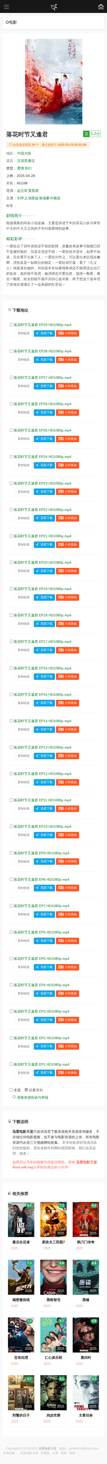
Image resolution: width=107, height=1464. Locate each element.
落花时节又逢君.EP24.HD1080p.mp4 (42, 457)
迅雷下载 (47, 333)
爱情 (20, 168)
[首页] (53, 7)
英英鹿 (33, 191)
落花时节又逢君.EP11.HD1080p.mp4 (42, 800)
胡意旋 (33, 198)
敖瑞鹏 (44, 198)
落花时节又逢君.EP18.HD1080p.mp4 (42, 615)
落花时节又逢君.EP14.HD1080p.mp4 (42, 721)
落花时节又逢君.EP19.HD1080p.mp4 (42, 589)
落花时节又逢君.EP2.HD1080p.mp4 (41, 1038)
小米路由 (71, 333)
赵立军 (22, 191)
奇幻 (28, 168)
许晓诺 (55, 198)
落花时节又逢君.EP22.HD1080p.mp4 (42, 510)
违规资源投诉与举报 (32, 1097)
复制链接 (24, 333)
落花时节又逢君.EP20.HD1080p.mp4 (42, 562)
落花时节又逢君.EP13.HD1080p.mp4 (42, 747)
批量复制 (35, 1090)
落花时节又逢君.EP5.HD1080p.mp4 (41, 959)
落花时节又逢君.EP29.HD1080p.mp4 (42, 325)
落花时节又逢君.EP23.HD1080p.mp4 (42, 483)
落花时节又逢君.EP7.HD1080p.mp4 (41, 906)
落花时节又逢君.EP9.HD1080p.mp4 (41, 853)
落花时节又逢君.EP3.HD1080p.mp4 (41, 1011)
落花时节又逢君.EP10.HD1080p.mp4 (42, 826)
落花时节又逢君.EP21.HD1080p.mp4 (42, 536)
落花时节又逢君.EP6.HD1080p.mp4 (41, 932)
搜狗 (64, 1453)
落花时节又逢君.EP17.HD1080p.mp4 (42, 642)
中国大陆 (24, 153)
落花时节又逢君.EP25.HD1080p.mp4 (42, 430)
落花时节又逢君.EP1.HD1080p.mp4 (41, 1064)
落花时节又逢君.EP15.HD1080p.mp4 (42, 695)
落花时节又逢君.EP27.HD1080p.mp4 (42, 378)
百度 (55, 1453)
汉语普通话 (26, 161)
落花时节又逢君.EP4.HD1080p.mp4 (41, 985)
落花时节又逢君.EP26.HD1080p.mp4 (42, 404)
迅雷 (72, 1453)
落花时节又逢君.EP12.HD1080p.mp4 (42, 774)
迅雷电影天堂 (29, 1453)
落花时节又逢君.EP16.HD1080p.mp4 (42, 668)
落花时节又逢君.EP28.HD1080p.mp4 (42, 351)
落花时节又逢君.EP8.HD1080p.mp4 (41, 879)
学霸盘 (45, 1453)
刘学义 (22, 198)
